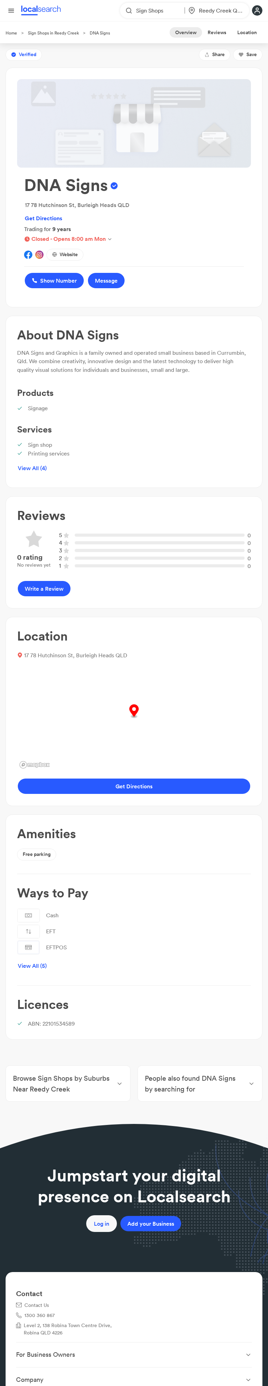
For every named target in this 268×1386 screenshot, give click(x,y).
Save (251, 54)
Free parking (37, 854)
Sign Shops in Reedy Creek (53, 33)
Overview (185, 32)
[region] (134, 718)
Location (247, 32)
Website (69, 254)
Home (11, 33)
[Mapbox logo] (34, 765)
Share (218, 54)
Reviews (217, 32)
